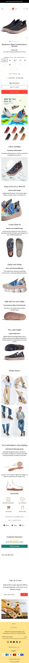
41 (25, 64)
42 (11, 69)
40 (14, 64)
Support (14, 627)
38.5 (4, 64)
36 (10, 60)
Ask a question (14, 520)
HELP (14, 623)
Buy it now (14, 91)
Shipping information (14, 516)
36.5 (15, 60)
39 (10, 64)
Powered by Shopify (14, 661)
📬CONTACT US (14, 647)
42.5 (16, 69)
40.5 (19, 64)
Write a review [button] (14, 546)
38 (25, 60)
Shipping (12, 51)
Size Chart (15, 83)
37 (20, 60)
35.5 (4, 60)
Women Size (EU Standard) (14, 57)
